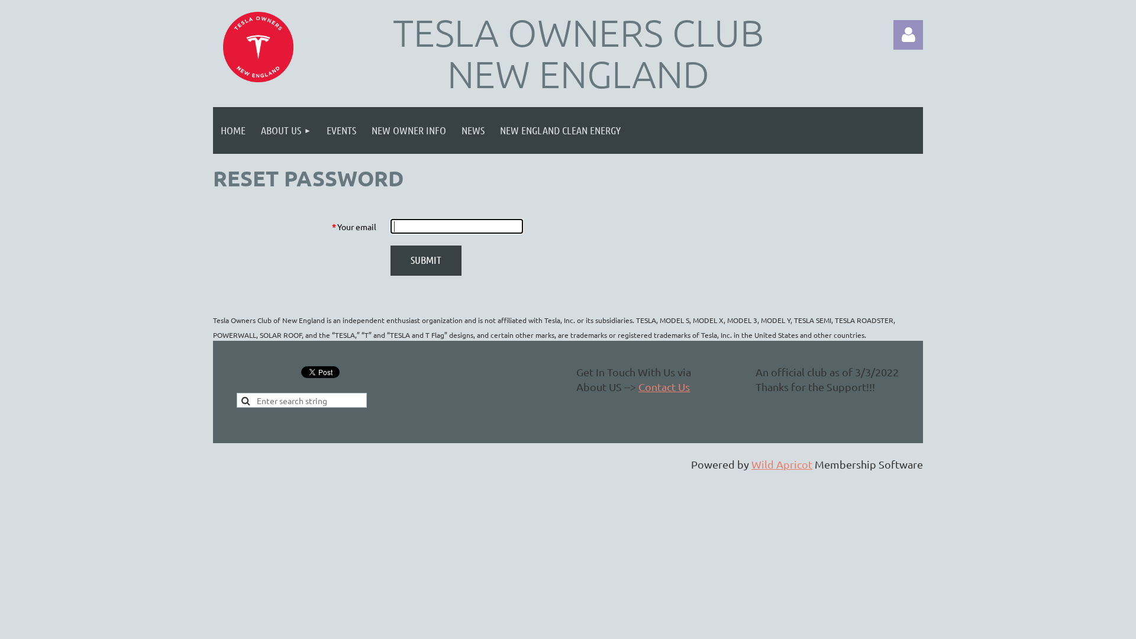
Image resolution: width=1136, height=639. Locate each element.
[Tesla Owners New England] (258, 47)
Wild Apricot (781, 464)
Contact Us (664, 386)
